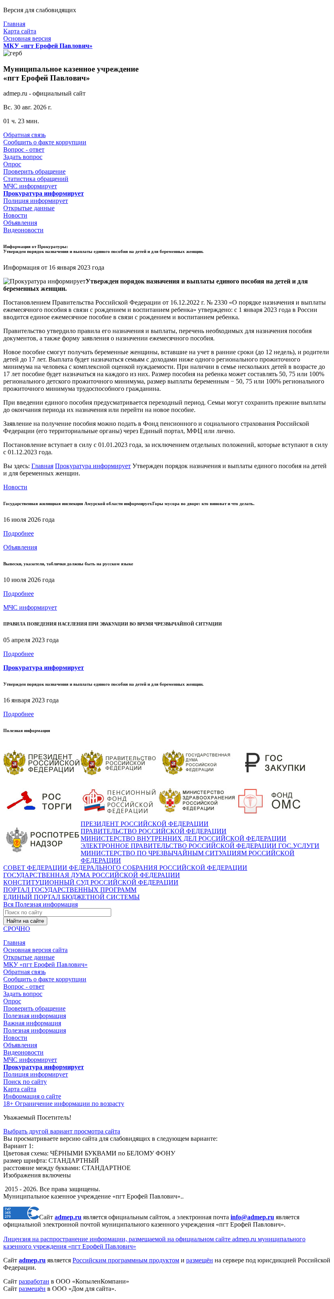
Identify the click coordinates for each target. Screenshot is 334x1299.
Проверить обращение (34, 171)
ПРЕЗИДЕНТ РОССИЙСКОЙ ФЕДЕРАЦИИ (145, 823)
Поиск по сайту (25, 1081)
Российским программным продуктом (126, 1260)
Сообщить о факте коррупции (44, 142)
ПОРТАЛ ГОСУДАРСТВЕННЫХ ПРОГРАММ (69, 889)
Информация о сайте (32, 1096)
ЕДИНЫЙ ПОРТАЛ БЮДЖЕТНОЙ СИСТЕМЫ (71, 897)
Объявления (20, 222)
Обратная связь (24, 134)
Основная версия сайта (35, 949)
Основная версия (27, 38)
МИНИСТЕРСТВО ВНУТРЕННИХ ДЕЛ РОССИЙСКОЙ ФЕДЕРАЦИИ (183, 838)
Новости (15, 215)
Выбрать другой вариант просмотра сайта (61, 1131)
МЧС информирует (30, 186)
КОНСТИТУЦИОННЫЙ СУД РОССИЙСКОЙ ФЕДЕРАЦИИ (90, 882)
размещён (199, 1260)
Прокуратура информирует (93, 465)
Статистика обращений (35, 178)
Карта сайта (19, 31)
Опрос (12, 164)
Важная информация (32, 1023)
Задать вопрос (22, 156)
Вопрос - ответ (23, 149)
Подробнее (18, 533)
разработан (34, 1281)
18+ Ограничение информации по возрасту (63, 1103)
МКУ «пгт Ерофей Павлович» (45, 964)
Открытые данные (29, 208)
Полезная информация (34, 1015)
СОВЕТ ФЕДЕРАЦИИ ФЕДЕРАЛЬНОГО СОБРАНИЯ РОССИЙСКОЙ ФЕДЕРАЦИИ (125, 867)
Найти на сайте (25, 921)
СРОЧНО (16, 928)
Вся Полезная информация (40, 904)
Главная (14, 23)
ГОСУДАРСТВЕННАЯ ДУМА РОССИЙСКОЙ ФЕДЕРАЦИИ (91, 875)
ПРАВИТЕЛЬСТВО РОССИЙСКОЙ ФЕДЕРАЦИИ (153, 831)
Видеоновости (23, 230)
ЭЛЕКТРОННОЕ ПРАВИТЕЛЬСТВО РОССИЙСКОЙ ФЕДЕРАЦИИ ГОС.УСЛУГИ (200, 845)
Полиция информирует (35, 200)
